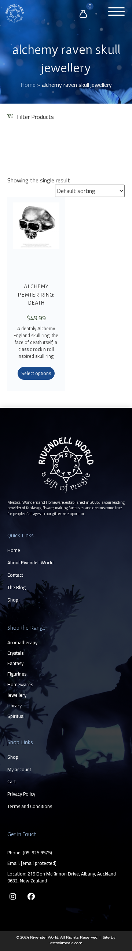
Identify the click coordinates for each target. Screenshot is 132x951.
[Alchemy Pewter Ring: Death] (36, 238)
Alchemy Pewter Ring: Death (36, 294)
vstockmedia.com (66, 942)
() (37, 852)
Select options (36, 373)
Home (28, 84)
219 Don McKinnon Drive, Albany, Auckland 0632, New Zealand (61, 877)
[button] (114, 12)
